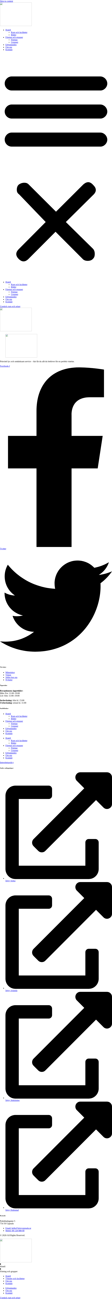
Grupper (14, 42)
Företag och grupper (14, 37)
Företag (14, 40)
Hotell (8, 30)
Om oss (8, 47)
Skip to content (6, 1)
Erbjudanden (11, 45)
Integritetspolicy (7, 762)
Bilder (13, 35)
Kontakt (8, 49)
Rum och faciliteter (19, 32)
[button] (56, 166)
